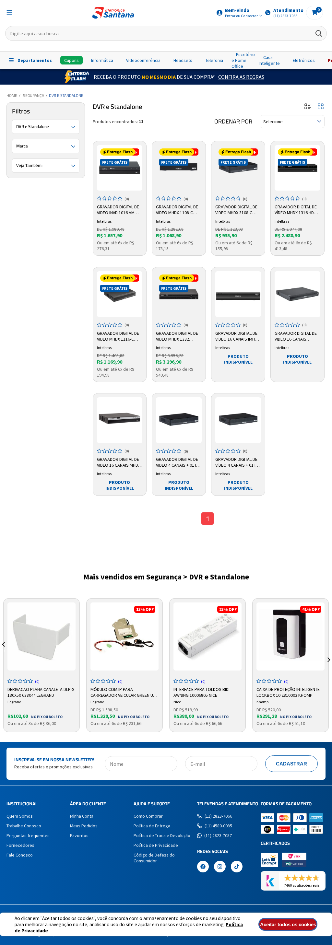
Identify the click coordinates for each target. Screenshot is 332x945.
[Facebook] (203, 867)
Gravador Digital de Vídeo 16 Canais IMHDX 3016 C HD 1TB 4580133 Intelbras (237, 336)
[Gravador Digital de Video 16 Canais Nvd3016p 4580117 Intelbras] (297, 294)
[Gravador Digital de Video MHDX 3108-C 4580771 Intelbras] (238, 168)
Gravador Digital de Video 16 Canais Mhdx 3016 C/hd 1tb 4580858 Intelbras (119, 462)
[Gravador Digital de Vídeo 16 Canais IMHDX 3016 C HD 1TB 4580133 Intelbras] (238, 294)
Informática (102, 60)
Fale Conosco (19, 855)
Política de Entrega (152, 826)
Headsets (182, 60)
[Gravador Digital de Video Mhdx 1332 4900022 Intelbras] (179, 294)
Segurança (33, 95)
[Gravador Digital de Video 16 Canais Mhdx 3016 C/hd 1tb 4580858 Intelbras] (120, 420)
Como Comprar (148, 816)
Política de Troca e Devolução (162, 835)
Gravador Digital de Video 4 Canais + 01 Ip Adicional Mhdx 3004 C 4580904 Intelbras (178, 462)
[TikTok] (237, 867)
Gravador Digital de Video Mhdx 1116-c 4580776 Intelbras (118, 336)
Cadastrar (291, 763)
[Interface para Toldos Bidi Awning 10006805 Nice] (207, 636)
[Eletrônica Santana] (113, 13)
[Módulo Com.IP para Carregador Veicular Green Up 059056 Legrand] (124, 636)
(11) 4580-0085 (218, 826)
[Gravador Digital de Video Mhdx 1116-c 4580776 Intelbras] (120, 294)
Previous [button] (3, 652)
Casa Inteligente (269, 60)
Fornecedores (20, 845)
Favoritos (79, 835)
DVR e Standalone (66, 95)
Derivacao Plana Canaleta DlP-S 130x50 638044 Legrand (41, 691)
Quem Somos (19, 816)
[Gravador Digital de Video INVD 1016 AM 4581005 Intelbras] (120, 168)
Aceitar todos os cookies (288, 924)
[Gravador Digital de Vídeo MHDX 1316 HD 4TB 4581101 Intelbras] (297, 168)
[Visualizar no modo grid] (321, 106)
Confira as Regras (241, 77)
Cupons (71, 60)
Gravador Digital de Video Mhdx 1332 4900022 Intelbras (177, 336)
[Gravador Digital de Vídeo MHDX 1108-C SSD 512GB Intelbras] (179, 168)
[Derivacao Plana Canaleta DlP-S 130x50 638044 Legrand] (41, 636)
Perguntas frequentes (28, 835)
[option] (41, 665)
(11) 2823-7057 (218, 835)
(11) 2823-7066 (218, 816)
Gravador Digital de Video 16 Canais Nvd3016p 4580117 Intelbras (296, 336)
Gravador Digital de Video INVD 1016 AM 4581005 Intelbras (118, 210)
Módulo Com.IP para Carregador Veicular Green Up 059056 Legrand (123, 691)
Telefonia (214, 60)
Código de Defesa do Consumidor (154, 858)
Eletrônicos (304, 60)
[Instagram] (220, 867)
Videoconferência (143, 60)
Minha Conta (81, 816)
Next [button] (329, 652)
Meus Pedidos (84, 826)
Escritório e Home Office (243, 60)
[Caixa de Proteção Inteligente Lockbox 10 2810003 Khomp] (290, 636)
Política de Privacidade (156, 845)
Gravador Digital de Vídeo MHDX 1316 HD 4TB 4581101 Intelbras (297, 210)
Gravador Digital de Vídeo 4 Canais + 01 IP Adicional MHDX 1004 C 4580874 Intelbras (238, 462)
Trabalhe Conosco (23, 826)
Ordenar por (233, 121)
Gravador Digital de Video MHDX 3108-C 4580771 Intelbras (236, 210)
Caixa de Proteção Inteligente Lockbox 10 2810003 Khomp (288, 691)
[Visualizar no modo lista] (308, 106)
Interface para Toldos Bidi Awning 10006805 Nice (201, 691)
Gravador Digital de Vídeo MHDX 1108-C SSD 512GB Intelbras (177, 210)
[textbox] (166, 33)
